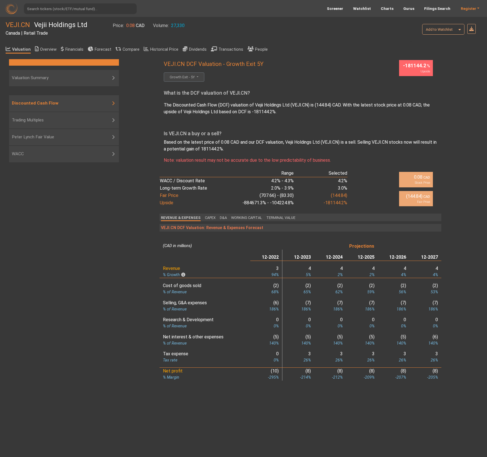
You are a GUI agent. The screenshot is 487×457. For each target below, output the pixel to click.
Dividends (198, 49)
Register (468, 8)
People (261, 49)
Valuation (21, 49)
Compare (131, 49)
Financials (74, 49)
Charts (387, 8)
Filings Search (437, 8)
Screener (335, 8)
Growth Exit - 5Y (183, 77)
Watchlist (362, 8)
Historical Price (164, 49)
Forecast (103, 49)
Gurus (408, 8)
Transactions (230, 49)
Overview (48, 49)
